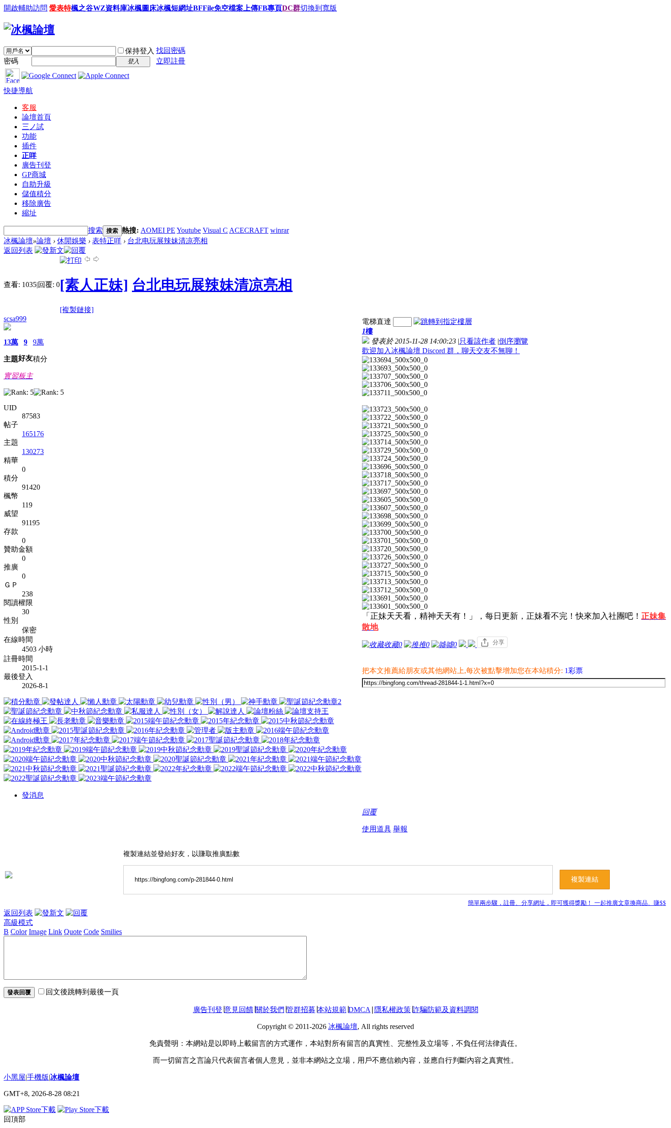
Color (18, 931)
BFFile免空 (211, 8)
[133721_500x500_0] (395, 426)
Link (55, 931)
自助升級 (36, 184)
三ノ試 (33, 127)
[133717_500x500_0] (395, 483)
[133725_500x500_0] (395, 434)
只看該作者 (477, 341)
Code (91, 931)
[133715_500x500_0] (395, 573)
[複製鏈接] (77, 309)
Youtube (189, 230)
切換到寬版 (318, 8)
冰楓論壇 (18, 241)
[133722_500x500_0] (395, 417)
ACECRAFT (248, 230)
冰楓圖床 (142, 8)
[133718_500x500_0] (395, 475)
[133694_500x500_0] (395, 360)
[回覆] (75, 250)
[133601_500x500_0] (395, 606)
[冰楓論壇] (29, 30)
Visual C (215, 230)
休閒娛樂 (71, 241)
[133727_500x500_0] (395, 565)
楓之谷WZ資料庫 (99, 8)
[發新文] (49, 250)
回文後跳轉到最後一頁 (82, 992)
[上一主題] (87, 260)
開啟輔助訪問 (25, 8)
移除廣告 (36, 203)
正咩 (29, 155)
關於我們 (269, 1009)
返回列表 (18, 250)
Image (38, 931)
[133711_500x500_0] (394, 393)
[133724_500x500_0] (395, 458)
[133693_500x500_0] (395, 368)
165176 (33, 434)
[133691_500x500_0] (395, 598)
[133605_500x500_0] (395, 500)
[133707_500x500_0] (395, 376)
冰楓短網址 (175, 8)
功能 (29, 136)
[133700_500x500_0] (395, 532)
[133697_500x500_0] (395, 491)
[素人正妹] (94, 285)
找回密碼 (170, 50)
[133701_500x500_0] (395, 541)
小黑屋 (15, 1077)
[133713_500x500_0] (395, 582)
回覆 (369, 812)
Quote (73, 931)
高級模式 (18, 922)
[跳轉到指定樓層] (443, 321)
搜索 (95, 230)
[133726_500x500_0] (395, 557)
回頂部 (15, 1119)
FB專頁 (270, 8)
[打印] (71, 260)
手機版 (38, 1077)
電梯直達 (376, 321)
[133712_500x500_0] (395, 590)
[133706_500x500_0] (395, 385)
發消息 (33, 795)
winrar (279, 230)
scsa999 (15, 319)
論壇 (36, 117)
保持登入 (139, 51)
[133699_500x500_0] (395, 524)
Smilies (111, 931)
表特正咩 (106, 241)
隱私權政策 (392, 1009)
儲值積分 (36, 194)
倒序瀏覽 (513, 341)
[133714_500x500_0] (395, 442)
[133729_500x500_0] (395, 450)
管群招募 (300, 1009)
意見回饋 (238, 1009)
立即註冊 (170, 61)
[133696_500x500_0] (395, 467)
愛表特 (60, 8)
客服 (29, 107)
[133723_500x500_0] (395, 409)
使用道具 (376, 829)
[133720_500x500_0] (395, 549)
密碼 (11, 61)
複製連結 (584, 879)
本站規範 (331, 1009)
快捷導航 (18, 90)
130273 (33, 451)
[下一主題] (96, 260)
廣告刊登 (36, 165)
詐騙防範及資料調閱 (445, 1009)
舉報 (400, 829)
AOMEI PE (158, 230)
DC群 (291, 8)
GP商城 (34, 174)
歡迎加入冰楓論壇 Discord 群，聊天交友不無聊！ (441, 351)
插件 (29, 146)
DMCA (359, 1009)
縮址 (29, 213)
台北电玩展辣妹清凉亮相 (167, 241)
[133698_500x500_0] (395, 516)
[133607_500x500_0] (395, 508)
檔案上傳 (243, 8)
